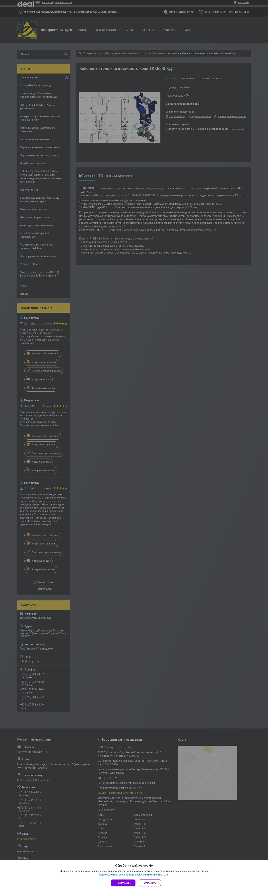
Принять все (123, 883)
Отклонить (150, 883)
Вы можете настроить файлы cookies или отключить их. (132, 874)
